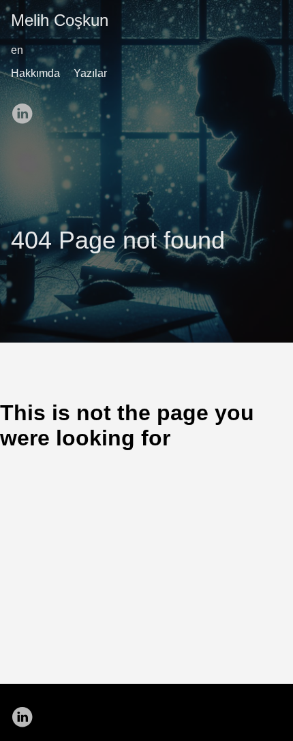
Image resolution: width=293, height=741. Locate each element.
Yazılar (90, 73)
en (17, 50)
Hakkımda (35, 73)
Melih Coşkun (59, 20)
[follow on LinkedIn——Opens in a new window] (26, 109)
